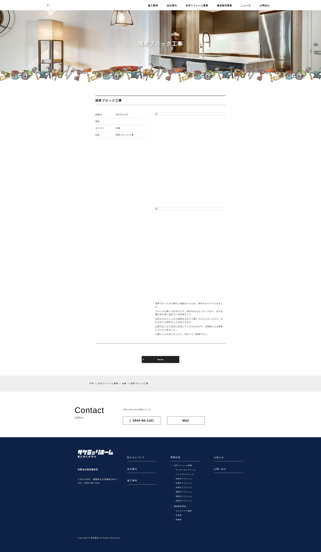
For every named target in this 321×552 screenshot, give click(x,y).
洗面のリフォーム (184, 496)
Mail (185, 420)
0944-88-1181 (143, 420)
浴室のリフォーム (184, 501)
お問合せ (265, 5)
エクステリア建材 (184, 511)
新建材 (179, 520)
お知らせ (219, 457)
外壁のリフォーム (184, 483)
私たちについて (136, 457)
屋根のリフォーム (184, 492)
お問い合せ (220, 469)
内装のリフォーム (184, 479)
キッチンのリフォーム (186, 470)
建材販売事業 (224, 5)
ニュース (246, 5)
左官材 (179, 515)
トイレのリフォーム (185, 474)
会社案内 (172, 5)
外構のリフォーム (184, 487)
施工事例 (153, 5)
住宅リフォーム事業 (197, 5)
